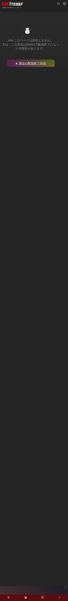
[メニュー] (64, 4)
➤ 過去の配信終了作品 (30, 63)
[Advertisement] (34, 590)
